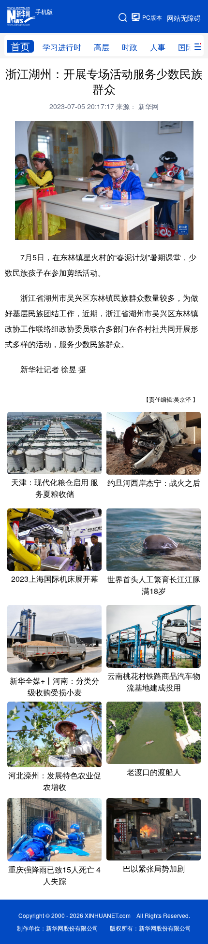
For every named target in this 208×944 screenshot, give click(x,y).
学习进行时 (62, 47)
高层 (101, 47)
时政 (129, 47)
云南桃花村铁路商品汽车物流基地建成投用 (153, 681)
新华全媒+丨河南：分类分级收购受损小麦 (54, 686)
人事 (157, 47)
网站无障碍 (184, 18)
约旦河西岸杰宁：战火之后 (153, 482)
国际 (185, 47)
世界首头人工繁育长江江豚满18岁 (153, 585)
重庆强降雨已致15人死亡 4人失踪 (54, 875)
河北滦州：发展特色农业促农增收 (54, 781)
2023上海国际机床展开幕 (54, 578)
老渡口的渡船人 (154, 771)
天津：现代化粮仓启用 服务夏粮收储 (54, 488)
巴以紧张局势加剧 (154, 868)
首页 (20, 46)
